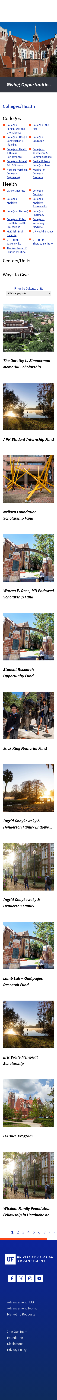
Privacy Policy (17, 1350)
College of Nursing (17, 211)
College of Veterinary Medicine (38, 223)
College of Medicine (13, 200)
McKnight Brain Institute (15, 233)
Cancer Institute (16, 190)
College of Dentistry (38, 192)
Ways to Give (16, 274)
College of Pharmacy (38, 212)
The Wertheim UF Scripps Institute (17, 250)
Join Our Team (17, 1331)
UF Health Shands (43, 231)
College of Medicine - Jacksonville (40, 202)
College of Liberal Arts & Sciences (17, 163)
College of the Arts (41, 126)
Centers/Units (16, 261)
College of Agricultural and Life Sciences (16, 128)
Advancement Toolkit (22, 1308)
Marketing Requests (21, 1314)
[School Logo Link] (27, 1259)
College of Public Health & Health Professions (16, 223)
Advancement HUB (20, 1302)
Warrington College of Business (39, 173)
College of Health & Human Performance (17, 153)
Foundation (15, 1337)
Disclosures (15, 1343)
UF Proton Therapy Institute (43, 241)
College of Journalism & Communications (42, 153)
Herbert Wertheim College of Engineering (17, 173)
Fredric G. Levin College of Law (41, 163)
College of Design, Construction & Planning (17, 140)
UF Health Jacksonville (14, 241)
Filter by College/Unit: (28, 288)
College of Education (38, 138)
